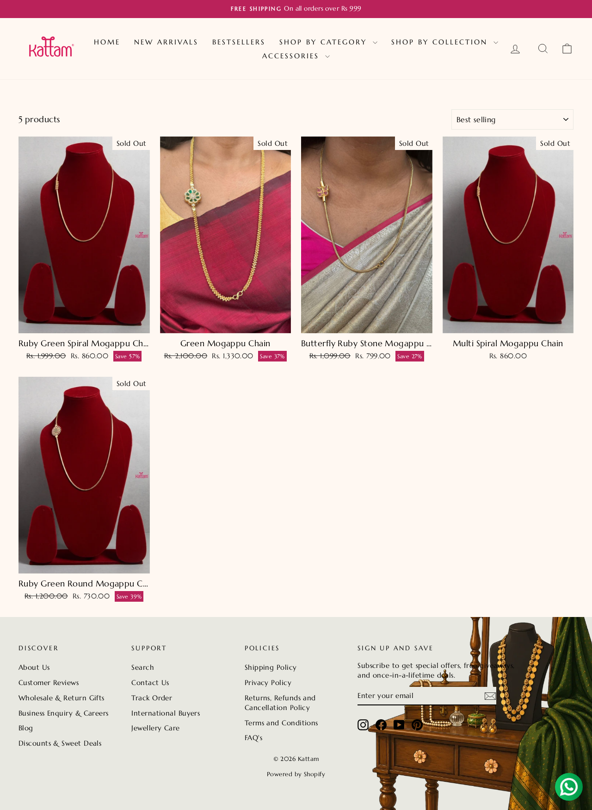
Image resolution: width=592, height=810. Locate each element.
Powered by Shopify (296, 774)
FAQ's (253, 737)
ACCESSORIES (292, 55)
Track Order (151, 697)
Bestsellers (238, 41)
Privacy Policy (268, 682)
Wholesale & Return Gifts (61, 697)
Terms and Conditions (281, 722)
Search (142, 667)
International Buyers (165, 713)
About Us (34, 667)
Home (107, 41)
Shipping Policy (271, 667)
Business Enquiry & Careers (63, 713)
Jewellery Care (155, 727)
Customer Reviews (48, 682)
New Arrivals (166, 41)
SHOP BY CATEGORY (324, 41)
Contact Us (150, 682)
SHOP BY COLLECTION (441, 41)
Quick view (84, 323)
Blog (25, 727)
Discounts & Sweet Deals (59, 743)
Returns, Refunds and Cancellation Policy (280, 702)
